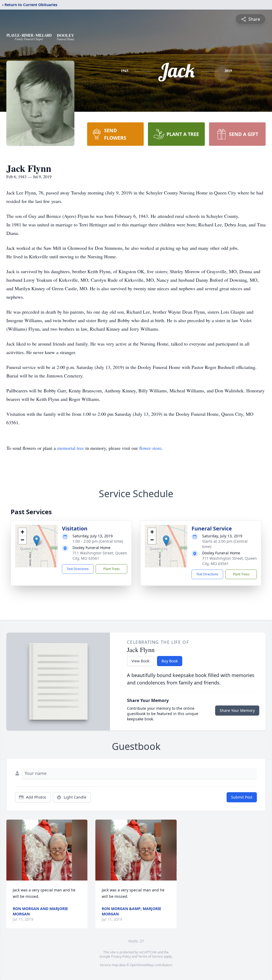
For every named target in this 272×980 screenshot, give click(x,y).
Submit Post (241, 797)
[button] (36, 540)
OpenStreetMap (142, 965)
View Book (140, 660)
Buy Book (170, 660)
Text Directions (78, 569)
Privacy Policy (121, 956)
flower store (150, 448)
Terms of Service (150, 956)
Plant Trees (111, 569)
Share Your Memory (237, 710)
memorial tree (70, 448)
